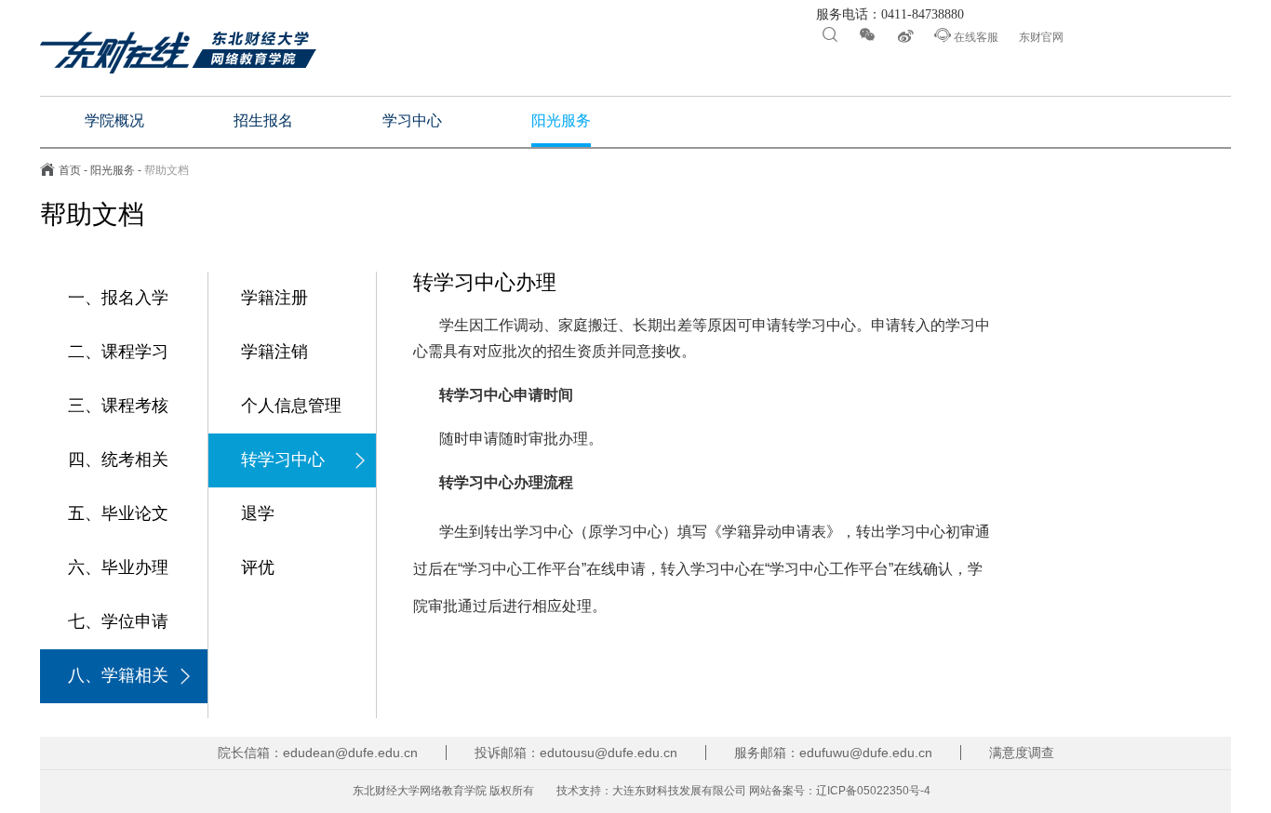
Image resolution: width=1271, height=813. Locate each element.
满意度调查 (1021, 752)
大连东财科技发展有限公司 (679, 790)
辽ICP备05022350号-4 (873, 790)
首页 (70, 170)
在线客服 (966, 35)
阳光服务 (112, 170)
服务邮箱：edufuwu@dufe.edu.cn (833, 752)
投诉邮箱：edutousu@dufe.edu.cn (576, 752)
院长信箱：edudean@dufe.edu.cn (318, 752)
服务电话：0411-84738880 (888, 14)
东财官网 (1041, 37)
